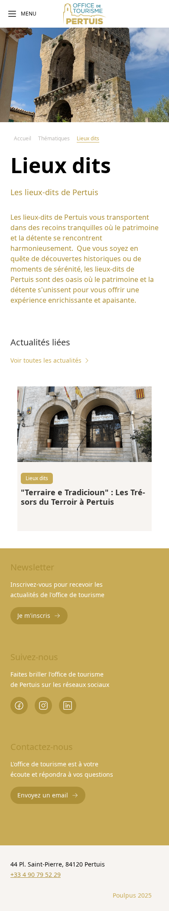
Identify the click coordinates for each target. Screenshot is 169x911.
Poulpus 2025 (132, 895)
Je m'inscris (33, 615)
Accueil (22, 138)
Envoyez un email (42, 795)
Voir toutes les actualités (45, 360)
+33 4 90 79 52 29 (35, 874)
